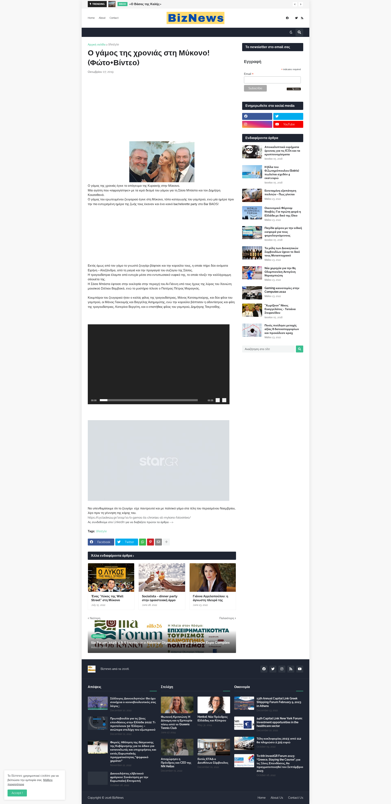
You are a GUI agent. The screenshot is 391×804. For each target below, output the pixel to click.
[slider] (149, 400)
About (102, 18)
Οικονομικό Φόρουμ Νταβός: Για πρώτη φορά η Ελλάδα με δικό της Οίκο (283, 211)
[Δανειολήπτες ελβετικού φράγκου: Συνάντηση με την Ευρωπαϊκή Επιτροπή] (98, 778)
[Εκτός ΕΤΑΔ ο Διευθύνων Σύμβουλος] (214, 747)
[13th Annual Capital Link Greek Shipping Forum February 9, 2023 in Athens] (244, 703)
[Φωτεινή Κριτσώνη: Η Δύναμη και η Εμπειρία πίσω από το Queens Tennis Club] (177, 705)
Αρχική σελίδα (96, 44)
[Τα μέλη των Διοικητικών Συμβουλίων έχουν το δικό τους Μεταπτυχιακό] (252, 253)
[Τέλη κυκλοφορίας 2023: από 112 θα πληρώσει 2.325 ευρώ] (244, 743)
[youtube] (299, 669)
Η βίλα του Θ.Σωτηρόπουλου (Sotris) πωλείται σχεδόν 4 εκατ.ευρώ (282, 172)
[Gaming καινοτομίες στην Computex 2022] (252, 292)
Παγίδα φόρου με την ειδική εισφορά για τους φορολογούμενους (283, 231)
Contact (114, 18)
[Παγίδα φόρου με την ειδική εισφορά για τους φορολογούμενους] (252, 232)
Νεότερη (95, 618)
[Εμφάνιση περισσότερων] (166, 542)
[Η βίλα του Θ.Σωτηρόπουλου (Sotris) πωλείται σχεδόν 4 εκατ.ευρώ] (252, 171)
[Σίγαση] (218, 400)
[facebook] (287, 18)
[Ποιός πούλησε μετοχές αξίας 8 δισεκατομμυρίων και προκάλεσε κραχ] (252, 330)
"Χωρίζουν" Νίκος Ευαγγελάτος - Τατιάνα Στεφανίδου (280, 309)
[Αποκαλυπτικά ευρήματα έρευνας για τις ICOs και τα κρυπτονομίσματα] (252, 151)
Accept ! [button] (17, 793)
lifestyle (113, 44)
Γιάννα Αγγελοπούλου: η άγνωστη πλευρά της (210, 598)
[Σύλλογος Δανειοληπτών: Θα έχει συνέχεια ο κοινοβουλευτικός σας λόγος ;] (98, 703)
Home (91, 18)
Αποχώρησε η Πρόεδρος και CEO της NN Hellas (176, 762)
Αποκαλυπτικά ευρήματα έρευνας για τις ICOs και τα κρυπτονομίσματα (282, 150)
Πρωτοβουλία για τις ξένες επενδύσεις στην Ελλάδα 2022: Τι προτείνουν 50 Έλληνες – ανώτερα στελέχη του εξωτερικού (132, 724)
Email (249, 74)
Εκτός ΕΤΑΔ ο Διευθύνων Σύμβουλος (213, 760)
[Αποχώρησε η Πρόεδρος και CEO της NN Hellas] (177, 747)
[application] (159, 364)
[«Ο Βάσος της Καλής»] (111, 4)
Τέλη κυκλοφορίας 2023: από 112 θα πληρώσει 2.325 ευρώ (279, 740)
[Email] (158, 542)
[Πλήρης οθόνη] (224, 400)
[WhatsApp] (142, 542)
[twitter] (296, 18)
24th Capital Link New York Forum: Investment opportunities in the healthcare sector (279, 722)
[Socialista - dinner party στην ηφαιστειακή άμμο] (162, 577)
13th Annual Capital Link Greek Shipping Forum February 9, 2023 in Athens (279, 702)
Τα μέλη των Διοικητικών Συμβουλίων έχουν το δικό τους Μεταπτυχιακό (282, 251)
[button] (294, 4)
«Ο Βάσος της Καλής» (145, 4)
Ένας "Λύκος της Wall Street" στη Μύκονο (107, 598)
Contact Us (295, 797)
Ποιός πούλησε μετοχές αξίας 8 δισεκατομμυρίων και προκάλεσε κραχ (282, 329)
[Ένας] (111, 577)
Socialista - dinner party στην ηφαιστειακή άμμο (159, 598)
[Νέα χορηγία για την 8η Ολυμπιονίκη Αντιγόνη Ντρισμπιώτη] (252, 272)
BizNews (118, 797)
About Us (277, 797)
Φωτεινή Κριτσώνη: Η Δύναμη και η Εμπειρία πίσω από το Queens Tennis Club (176, 722)
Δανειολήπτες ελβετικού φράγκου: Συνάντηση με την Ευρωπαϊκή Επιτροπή (129, 777)
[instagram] (257, 124)
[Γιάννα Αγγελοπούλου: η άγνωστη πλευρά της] (213, 577)
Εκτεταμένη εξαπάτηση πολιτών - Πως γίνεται (280, 192)
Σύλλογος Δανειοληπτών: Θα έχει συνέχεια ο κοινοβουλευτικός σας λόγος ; (133, 702)
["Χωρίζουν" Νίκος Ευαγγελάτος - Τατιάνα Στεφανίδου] (252, 310)
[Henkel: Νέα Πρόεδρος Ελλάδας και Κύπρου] (214, 705)
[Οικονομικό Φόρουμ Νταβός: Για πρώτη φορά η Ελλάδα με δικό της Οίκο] (252, 212)
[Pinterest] (150, 542)
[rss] (302, 18)
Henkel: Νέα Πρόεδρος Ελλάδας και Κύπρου (213, 718)
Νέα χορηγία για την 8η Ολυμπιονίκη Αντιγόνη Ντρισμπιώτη (280, 271)
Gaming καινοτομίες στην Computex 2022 (282, 289)
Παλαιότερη (226, 618)
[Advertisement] (162, 107)
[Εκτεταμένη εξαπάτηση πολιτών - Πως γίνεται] (252, 195)
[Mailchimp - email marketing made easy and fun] (294, 89)
